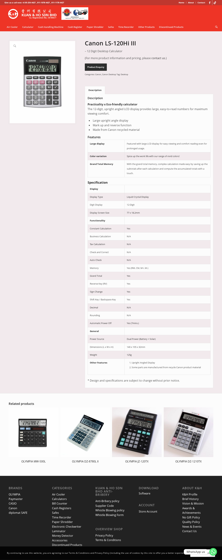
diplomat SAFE (18, 513)
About (191, 2)
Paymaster (16, 499)
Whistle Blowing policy (109, 510)
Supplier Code (104, 506)
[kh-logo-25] (49, 14)
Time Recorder (61, 517)
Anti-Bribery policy (107, 501)
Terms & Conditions (108, 540)
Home (181, 2)
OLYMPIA (14, 494)
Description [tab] (95, 90)
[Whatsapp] (213, 552)
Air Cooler (58, 494)
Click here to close (202, 553)
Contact (201, 2)
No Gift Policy (191, 517)
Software (144, 493)
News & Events (192, 527)
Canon (98, 74)
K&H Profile (189, 494)
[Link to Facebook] (209, 2)
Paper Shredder (62, 522)
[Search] (215, 27)
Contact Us (189, 531)
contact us (158, 58)
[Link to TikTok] (214, 2)
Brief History (190, 499)
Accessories (59, 540)
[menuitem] (181, 2)
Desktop (124, 74)
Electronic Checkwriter (66, 527)
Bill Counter (59, 503)
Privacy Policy (104, 535)
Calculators (59, 499)
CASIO (12, 503)
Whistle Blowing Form (109, 515)
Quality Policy (191, 522)
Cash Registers (61, 508)
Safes (55, 513)
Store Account (148, 511)
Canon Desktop (109, 74)
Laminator (59, 531)
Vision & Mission (193, 503)
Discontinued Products (67, 545)
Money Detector (62, 536)
